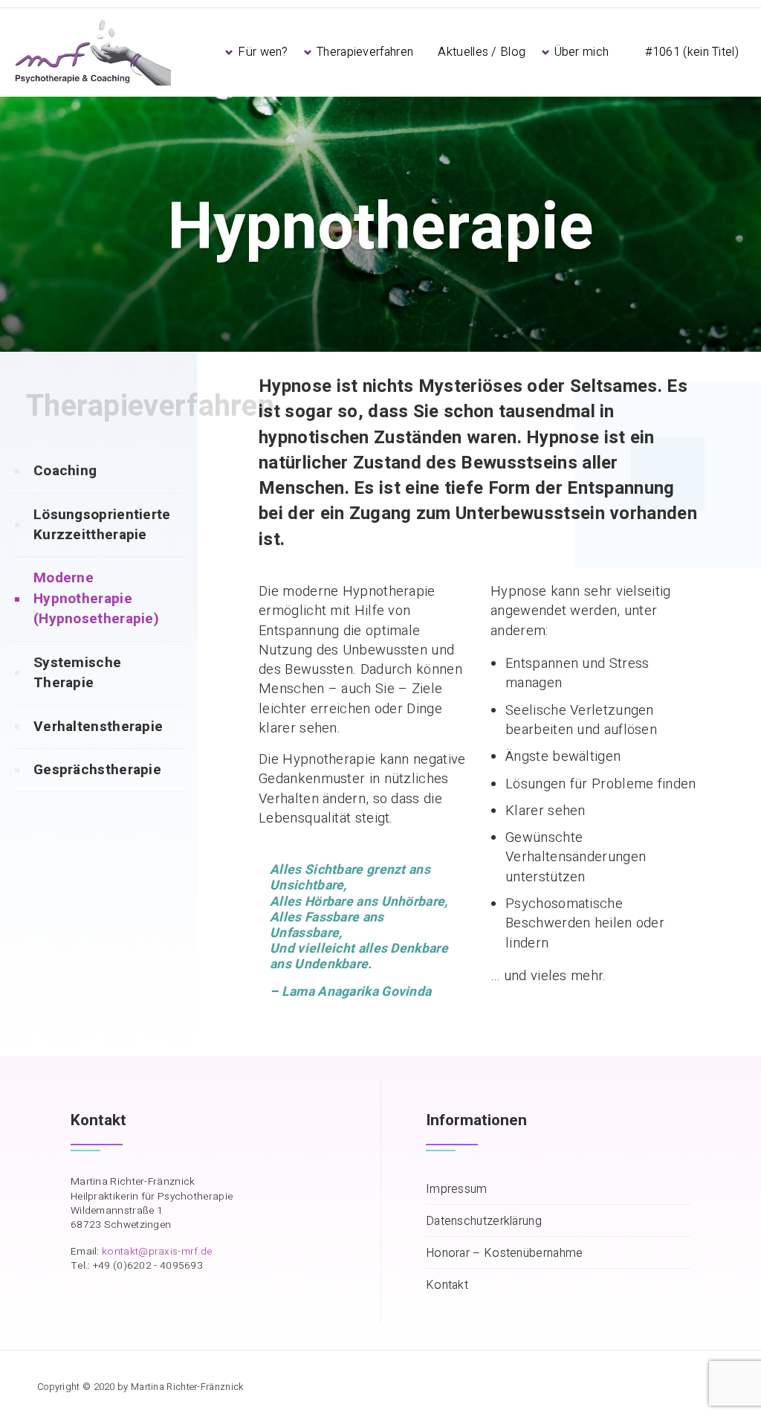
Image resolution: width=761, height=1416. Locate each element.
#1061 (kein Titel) (692, 52)
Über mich (581, 52)
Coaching (65, 470)
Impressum (457, 1189)
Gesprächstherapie (97, 769)
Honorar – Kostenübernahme (504, 1253)
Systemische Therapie (77, 672)
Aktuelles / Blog (481, 52)
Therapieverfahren (365, 52)
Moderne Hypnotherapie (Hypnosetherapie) (96, 598)
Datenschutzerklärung (484, 1221)
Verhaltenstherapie (98, 726)
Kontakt (447, 1285)
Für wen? (263, 52)
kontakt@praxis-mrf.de (157, 1251)
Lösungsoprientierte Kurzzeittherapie (102, 524)
